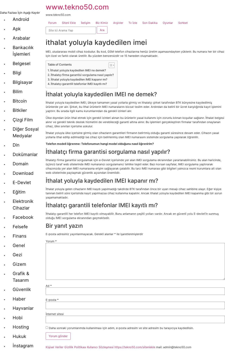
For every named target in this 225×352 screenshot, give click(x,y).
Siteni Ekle (69, 23)
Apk (17, 28)
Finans (19, 236)
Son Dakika (150, 23)
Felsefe (20, 226)
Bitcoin (20, 101)
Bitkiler (20, 110)
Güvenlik (22, 289)
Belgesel (21, 63)
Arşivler (118, 23)
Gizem (19, 264)
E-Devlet (22, 182)
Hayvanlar (23, 308)
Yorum (51, 241)
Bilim (17, 91)
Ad (49, 285)
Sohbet (183, 23)
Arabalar (21, 38)
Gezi (17, 254)
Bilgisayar (23, 82)
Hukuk (19, 336)
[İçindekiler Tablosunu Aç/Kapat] (110, 65)
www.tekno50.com (77, 7)
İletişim (85, 23)
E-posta (52, 299)
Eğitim (19, 192)
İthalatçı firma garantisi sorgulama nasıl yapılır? (82, 75)
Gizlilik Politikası (75, 347)
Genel (19, 245)
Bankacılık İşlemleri (23, 51)
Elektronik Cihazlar (23, 205)
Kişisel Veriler (54, 347)
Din (16, 145)
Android (21, 19)
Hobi (17, 317)
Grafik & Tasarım (21, 277)
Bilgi (17, 72)
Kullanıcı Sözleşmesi (100, 347)
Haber (19, 299)
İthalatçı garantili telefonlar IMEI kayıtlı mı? (79, 84)
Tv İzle (132, 23)
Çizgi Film (23, 119)
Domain (20, 163)
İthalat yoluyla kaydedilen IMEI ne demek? (78, 70)
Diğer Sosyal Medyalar (26, 132)
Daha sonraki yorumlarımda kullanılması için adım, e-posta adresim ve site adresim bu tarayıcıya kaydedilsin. (121, 328)
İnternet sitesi (55, 314)
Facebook (23, 217)
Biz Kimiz (102, 23)
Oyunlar (168, 23)
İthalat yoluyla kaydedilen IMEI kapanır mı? (79, 79)
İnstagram (23, 345)
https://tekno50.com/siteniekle (134, 347)
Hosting (21, 327)
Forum (52, 23)
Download (23, 173)
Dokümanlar (25, 154)
